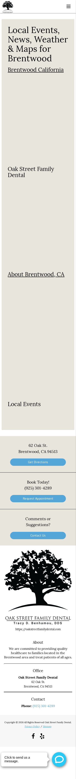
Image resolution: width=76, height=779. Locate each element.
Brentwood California (36, 69)
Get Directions (38, 462)
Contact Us (38, 535)
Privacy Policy (32, 726)
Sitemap (47, 726)
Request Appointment (38, 498)
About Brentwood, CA (36, 274)
